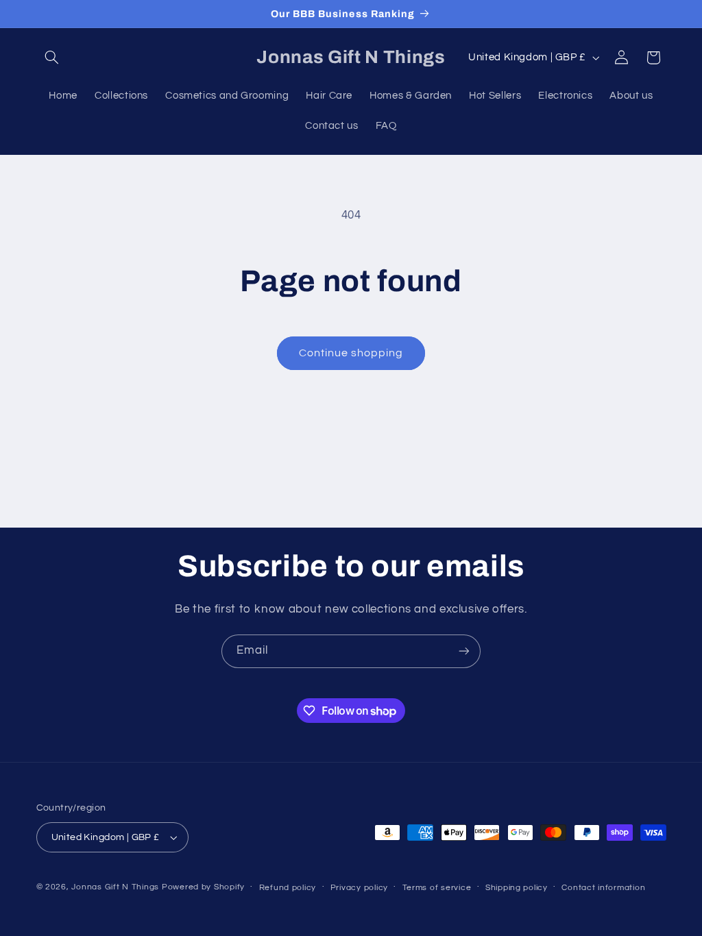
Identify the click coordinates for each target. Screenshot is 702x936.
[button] (52, 57)
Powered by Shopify (203, 887)
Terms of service (437, 887)
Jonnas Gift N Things (115, 887)
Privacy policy (359, 887)
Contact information (603, 887)
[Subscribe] (464, 651)
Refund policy (288, 887)
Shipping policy (516, 887)
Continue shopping (351, 352)
